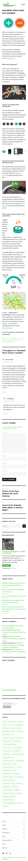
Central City (19, 731)
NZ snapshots (19, 777)
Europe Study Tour (9, 767)
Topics (4, 825)
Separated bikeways (9, 796)
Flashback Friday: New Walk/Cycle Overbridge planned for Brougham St (13, 645)
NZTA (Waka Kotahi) (9, 780)
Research (12, 341)
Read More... (6, 565)
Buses (19, 728)
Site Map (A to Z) (7, 840)
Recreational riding (9, 793)
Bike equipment (18, 340)
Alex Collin (5, 625)
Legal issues (16, 773)
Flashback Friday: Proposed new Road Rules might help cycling (14, 632)
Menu (23, 4)
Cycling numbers (8, 760)
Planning (15, 786)
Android (4, 175)
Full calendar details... (9, 690)
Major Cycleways (8, 777)
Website (4, 471)
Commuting (18, 738)
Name (4, 456)
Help (3, 844)
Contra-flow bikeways (9, 744)
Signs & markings (8, 799)
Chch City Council (8, 734)
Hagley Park (6, 770)
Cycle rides (6, 754)
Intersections (7, 773)
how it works (10, 58)
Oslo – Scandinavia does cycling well (14, 596)
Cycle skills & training (17, 754)
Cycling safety (5, 341)
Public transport (8, 790)
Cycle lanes (6, 751)
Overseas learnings (9, 783)
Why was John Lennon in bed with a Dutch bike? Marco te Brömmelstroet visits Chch (13, 609)
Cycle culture (7, 747)
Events (19, 767)
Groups (4, 829)
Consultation (17, 741)
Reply (4, 392)
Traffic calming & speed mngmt (12, 803)
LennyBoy (7, 338)
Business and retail (8, 731)
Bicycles (20, 721)
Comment (5, 432)
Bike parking (19, 725)
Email (4, 463)
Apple (17, 173)
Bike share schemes (9, 728)
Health (14, 770)
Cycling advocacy (8, 757)
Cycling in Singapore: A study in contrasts (13, 552)
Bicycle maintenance (9, 721)
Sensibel (20, 36)
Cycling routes (9, 340)
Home (4, 821)
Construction (7, 741)
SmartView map (7, 328)
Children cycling (8, 738)
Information (6, 832)
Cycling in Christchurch (8, 857)
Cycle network (16, 751)
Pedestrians (6, 786)
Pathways (19, 783)
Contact (4, 848)
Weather (5, 806)
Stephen (4, 630)
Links (3, 836)
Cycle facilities (17, 747)
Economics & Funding (9, 764)
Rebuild (17, 790)
